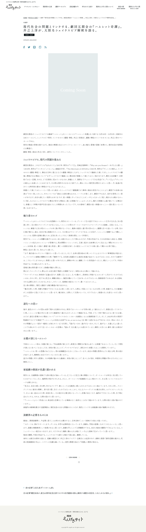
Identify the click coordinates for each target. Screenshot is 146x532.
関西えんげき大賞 (134, 7)
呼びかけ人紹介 (87, 7)
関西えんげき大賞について (104, 7)
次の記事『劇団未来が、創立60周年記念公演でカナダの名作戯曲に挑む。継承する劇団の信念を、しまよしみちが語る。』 (67, 493)
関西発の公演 (47, 7)
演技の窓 (121, 7)
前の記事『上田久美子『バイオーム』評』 (40, 488)
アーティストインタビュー (31, 7)
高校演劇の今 (74, 7)
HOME (25, 18)
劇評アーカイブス (60, 7)
